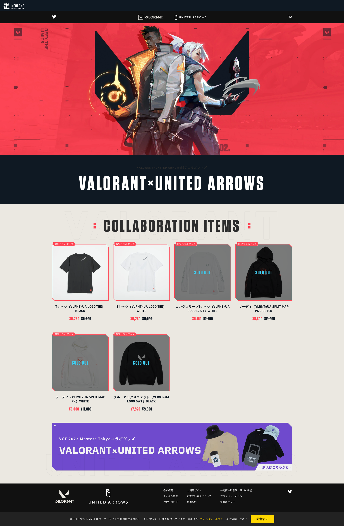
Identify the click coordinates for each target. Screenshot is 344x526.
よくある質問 (170, 496)
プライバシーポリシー (232, 496)
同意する (262, 519)
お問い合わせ (170, 502)
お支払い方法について (199, 496)
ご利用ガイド (194, 490)
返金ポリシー (227, 502)
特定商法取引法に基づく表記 (236, 490)
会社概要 (168, 490)
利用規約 (192, 502)
